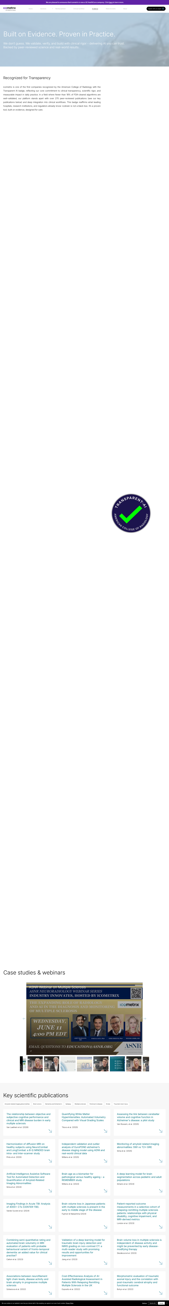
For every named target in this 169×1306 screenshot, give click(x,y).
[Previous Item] (24, 1018)
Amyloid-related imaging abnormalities (17, 1104)
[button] (24, 1051)
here (110, 2)
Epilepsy (68, 1104)
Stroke (108, 1104)
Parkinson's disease (96, 1104)
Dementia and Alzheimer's (53, 1104)
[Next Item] (145, 1018)
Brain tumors (37, 1104)
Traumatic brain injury (121, 1104)
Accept (161, 1303)
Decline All (152, 1303)
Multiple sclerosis (80, 1104)
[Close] (167, 1303)
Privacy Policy (69, 1303)
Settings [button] (144, 1303)
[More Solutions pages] (52, 8)
